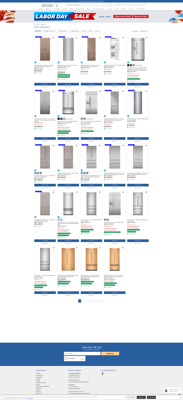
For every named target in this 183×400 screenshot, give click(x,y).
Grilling (71, 8)
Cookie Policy (30, 398)
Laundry (65, 8)
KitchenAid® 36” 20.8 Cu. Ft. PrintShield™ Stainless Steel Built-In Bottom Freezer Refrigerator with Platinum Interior (68, 223)
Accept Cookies (151, 397)
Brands (88, 8)
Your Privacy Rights (130, 397)
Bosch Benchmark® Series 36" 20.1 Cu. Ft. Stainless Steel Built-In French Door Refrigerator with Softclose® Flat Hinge (44, 120)
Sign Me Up (110, 353)
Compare (46, 86)
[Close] (180, 397)
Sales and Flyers (140, 8)
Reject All (141, 397)
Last (103, 300)
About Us (124, 8)
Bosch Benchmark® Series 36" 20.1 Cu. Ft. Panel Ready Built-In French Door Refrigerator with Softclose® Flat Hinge (43, 66)
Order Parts (82, 1)
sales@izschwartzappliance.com (80, 382)
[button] (116, 5)
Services (117, 8)
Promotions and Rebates (98, 8)
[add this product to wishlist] (53, 37)
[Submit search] (110, 5)
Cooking (40, 8)
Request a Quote (91, 1)
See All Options (138, 65)
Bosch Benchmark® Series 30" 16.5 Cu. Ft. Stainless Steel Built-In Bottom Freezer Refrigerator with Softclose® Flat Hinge (114, 120)
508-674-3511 (76, 380)
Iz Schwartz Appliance (74, 373)
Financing (109, 8)
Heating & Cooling (80, 8)
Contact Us (131, 8)
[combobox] (50, 31)
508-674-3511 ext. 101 (78, 391)
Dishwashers (57, 8)
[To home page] (49, 5)
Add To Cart (45, 84)
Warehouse (71, 385)
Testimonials (100, 1)
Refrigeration (48, 8)
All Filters (39, 31)
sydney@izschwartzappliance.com (81, 393)
